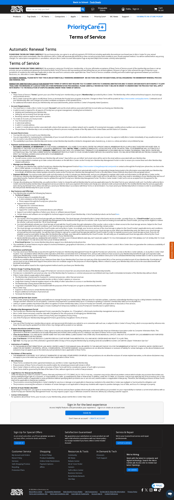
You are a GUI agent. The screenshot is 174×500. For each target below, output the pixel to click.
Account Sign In (97, 494)
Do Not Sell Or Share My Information (112, 492)
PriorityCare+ (100, 16)
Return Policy (17, 458)
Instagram (150, 490)
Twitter (146, 490)
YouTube (155, 490)
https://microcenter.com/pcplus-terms (134, 99)
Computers (60, 16)
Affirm (42, 467)
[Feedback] (171, 250)
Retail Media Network (76, 476)
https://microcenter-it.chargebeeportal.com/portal (97, 166)
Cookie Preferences (111, 494)
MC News (114, 16)
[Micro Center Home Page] (17, 8)
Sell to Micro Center (75, 470)
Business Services (75, 473)
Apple (73, 16)
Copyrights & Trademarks (80, 494)
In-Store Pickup (46, 455)
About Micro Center (35, 492)
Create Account (97, 418)
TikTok (159, 490)
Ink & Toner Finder (75, 464)
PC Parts (45, 16)
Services (85, 16)
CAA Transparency (91, 492)
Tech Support (101, 458)
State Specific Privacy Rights (72, 492)
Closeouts (100, 455)
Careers (71, 467)
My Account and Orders (21, 455)
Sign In (87, 413)
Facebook (142, 490)
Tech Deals (95, 2)
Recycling (15, 467)
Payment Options (46, 464)
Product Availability (47, 458)
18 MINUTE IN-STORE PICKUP (150, 16)
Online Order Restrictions (50, 461)
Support (125, 16)
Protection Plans (18, 470)
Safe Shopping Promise (21, 464)
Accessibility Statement (53, 492)
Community (72, 455)
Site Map (71, 479)
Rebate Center (73, 461)
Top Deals (31, 16)
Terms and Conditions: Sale (59, 494)
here (117, 214)
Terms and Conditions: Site (38, 494)
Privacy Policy (132, 492)
